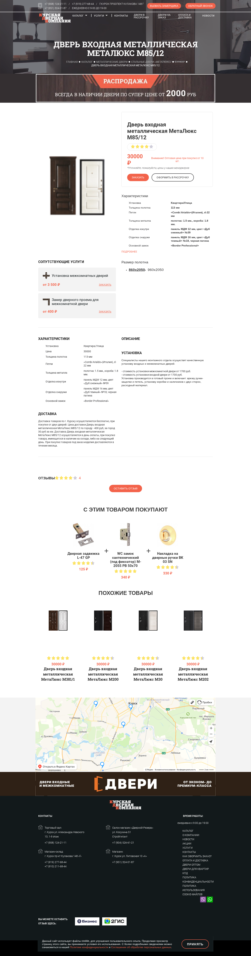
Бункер (180, 61)
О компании (190, 835)
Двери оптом (191, 864)
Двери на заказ (164, 16)
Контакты (121, 15)
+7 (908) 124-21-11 (56, 3)
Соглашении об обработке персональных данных (141, 947)
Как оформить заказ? (196, 856)
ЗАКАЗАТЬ (138, 177)
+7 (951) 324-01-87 (56, 8)
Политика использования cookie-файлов (193, 890)
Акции (186, 843)
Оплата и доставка (185, 16)
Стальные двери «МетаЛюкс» (151, 61)
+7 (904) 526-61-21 (123, 842)
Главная (72, 61)
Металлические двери (112, 61)
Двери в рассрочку (141, 16)
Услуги (99, 15)
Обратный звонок (200, 5)
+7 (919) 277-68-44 (83, 3)
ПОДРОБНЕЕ (129, 251)
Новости (208, 15)
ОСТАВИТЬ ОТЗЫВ (125, 488)
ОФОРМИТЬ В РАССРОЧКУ (173, 177)
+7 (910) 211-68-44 (56, 866)
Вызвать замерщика (164, 5)
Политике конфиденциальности (89, 947)
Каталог (78, 15)
